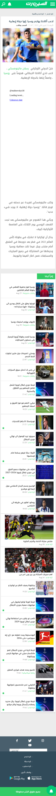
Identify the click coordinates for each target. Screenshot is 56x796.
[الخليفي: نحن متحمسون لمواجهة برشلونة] (45, 687)
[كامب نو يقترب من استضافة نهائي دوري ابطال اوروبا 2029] (45, 621)
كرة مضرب (27, 765)
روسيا (7, 73)
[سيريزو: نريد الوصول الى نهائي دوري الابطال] (45, 439)
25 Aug (18, 324)
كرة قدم (50, 13)
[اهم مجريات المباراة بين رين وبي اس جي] (29, 560)
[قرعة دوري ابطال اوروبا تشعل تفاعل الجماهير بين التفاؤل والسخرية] (45, 389)
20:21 (24, 475)
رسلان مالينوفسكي (18, 68)
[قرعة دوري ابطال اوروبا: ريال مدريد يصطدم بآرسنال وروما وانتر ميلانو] (45, 704)
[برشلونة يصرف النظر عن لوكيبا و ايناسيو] (45, 588)
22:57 (24, 359)
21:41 (24, 690)
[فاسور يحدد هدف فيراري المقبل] (45, 671)
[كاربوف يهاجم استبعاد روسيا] (45, 323)
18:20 (24, 409)
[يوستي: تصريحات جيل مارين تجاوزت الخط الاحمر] (45, 356)
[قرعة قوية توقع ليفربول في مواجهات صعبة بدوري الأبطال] (45, 605)
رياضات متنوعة (29, 292)
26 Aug (24, 309)
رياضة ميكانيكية (28, 672)
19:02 (18, 672)
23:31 (24, 458)
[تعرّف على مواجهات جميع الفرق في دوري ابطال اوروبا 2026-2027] (45, 472)
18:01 (19, 376)
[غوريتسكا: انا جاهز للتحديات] (45, 422)
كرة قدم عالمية (38, 13)
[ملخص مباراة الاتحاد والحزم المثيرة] (29, 527)
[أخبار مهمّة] (3, 427)
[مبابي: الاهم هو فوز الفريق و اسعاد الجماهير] (45, 406)
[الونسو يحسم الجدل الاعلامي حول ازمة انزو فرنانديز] (45, 489)
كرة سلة (27, 761)
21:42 (24, 394)
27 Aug (18, 293)
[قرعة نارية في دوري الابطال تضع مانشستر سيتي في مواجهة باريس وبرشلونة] (45, 654)
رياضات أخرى (26, 772)
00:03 (24, 492)
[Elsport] (37, 4)
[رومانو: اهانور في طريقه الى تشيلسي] (45, 505)
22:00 (24, 641)
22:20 (24, 442)
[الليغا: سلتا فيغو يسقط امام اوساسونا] (45, 455)
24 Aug (24, 342)
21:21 (24, 424)
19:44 (24, 707)
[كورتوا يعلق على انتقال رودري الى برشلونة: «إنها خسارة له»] (45, 306)
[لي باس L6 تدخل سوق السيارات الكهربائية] (45, 373)
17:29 (24, 624)
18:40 (24, 508)
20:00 (24, 608)
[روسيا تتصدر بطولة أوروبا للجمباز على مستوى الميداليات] (45, 339)
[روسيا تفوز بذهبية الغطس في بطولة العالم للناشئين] (45, 290)
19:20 (24, 591)
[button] (3, 4)
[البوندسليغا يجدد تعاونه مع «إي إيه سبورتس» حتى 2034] (45, 638)
